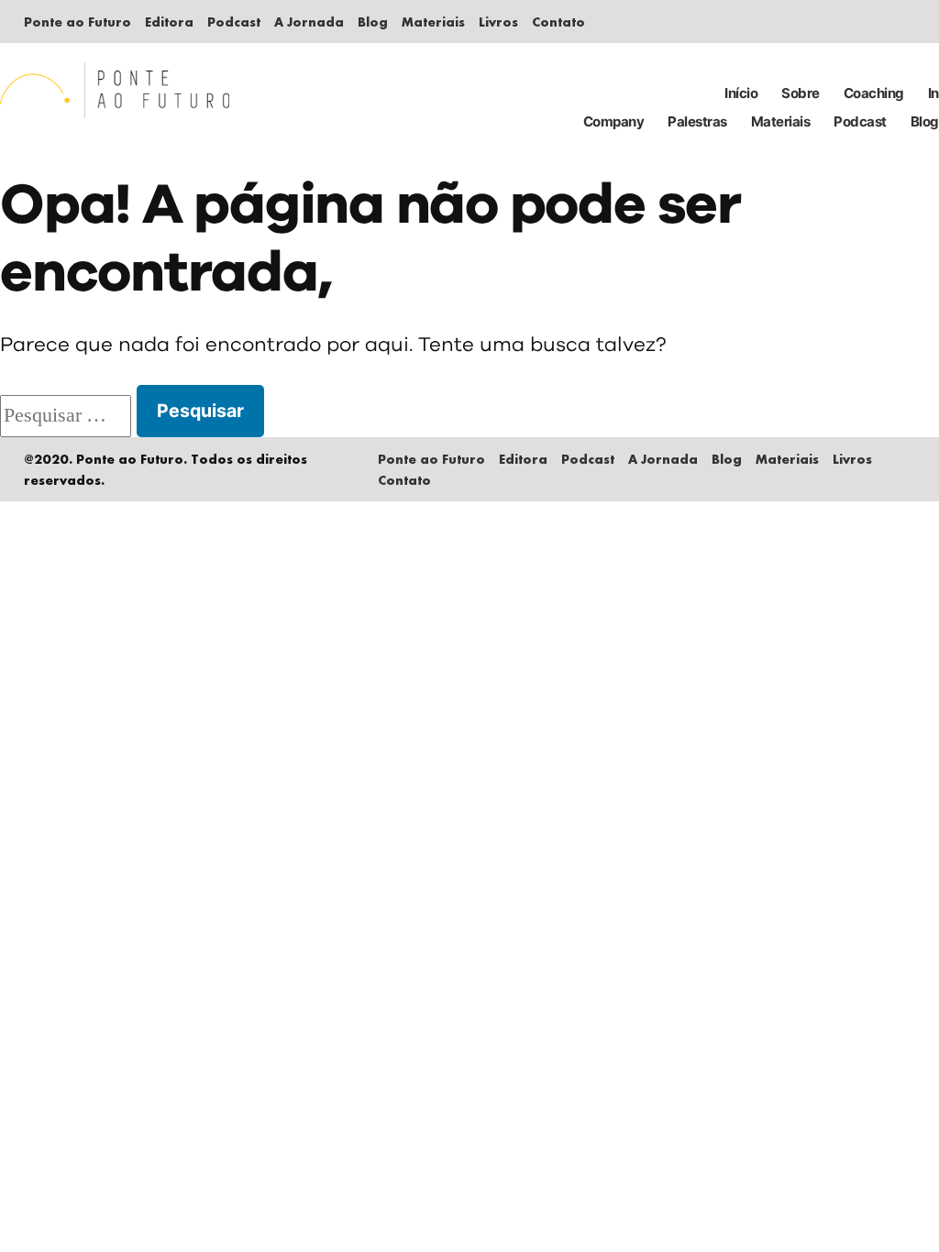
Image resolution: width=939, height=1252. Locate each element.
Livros (498, 21)
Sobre (800, 93)
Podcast (233, 21)
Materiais (433, 21)
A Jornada (309, 21)
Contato (558, 21)
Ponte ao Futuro (77, 21)
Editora (169, 21)
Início (740, 93)
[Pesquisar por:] (68, 416)
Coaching (874, 93)
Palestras (697, 121)
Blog (373, 21)
